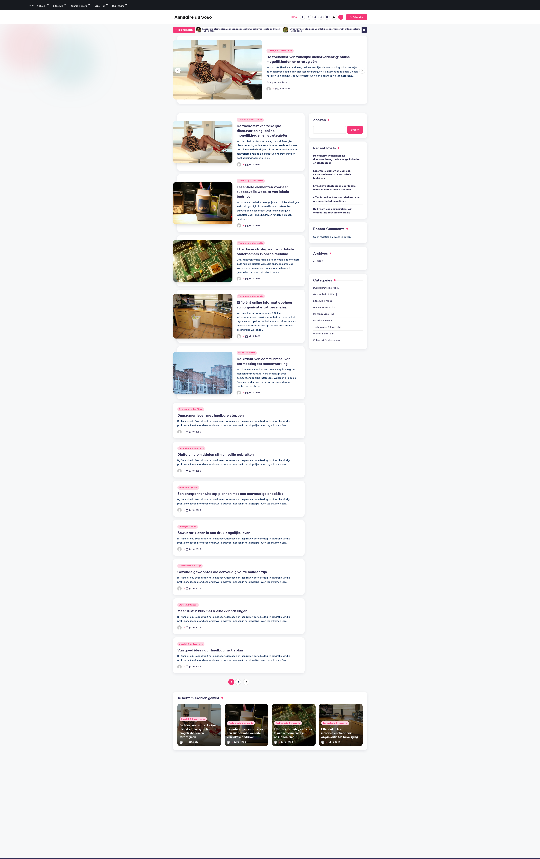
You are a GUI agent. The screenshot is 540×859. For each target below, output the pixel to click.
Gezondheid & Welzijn (190, 566)
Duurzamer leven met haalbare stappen (210, 415)
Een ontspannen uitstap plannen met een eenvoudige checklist (230, 494)
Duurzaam (118, 5)
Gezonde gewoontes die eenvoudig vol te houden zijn (222, 572)
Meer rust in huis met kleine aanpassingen (212, 611)
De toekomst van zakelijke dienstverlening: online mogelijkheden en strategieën (262, 130)
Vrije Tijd (99, 5)
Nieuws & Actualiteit (325, 307)
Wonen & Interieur (188, 605)
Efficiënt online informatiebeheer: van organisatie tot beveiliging (347, 29)
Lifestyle (58, 5)
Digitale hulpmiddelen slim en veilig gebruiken (215, 454)
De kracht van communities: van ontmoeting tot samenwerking (332, 210)
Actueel (41, 5)
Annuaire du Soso (193, 17)
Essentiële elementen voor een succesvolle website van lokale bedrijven (263, 192)
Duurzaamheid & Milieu (190, 409)
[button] (356, 17)
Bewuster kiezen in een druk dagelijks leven (213, 533)
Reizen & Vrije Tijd (188, 487)
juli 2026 (318, 261)
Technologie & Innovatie (280, 51)
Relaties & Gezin (246, 353)
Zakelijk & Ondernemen (250, 120)
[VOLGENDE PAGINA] (246, 682)
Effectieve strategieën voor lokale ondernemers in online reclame (267, 29)
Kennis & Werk (79, 5)
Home (30, 5)
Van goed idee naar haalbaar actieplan (210, 650)
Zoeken (319, 120)
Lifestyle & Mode (187, 527)
